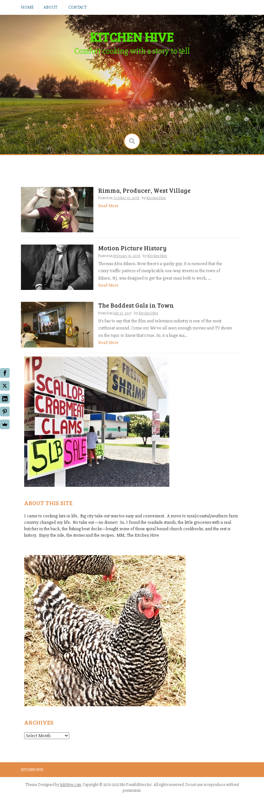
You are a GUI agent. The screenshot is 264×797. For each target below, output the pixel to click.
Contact (77, 7)
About (50, 7)
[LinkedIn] (5, 398)
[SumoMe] (5, 424)
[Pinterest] (5, 411)
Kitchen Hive (32, 769)
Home (27, 7)
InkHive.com (70, 784)
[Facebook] (5, 373)
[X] (5, 386)
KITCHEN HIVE (132, 36)
